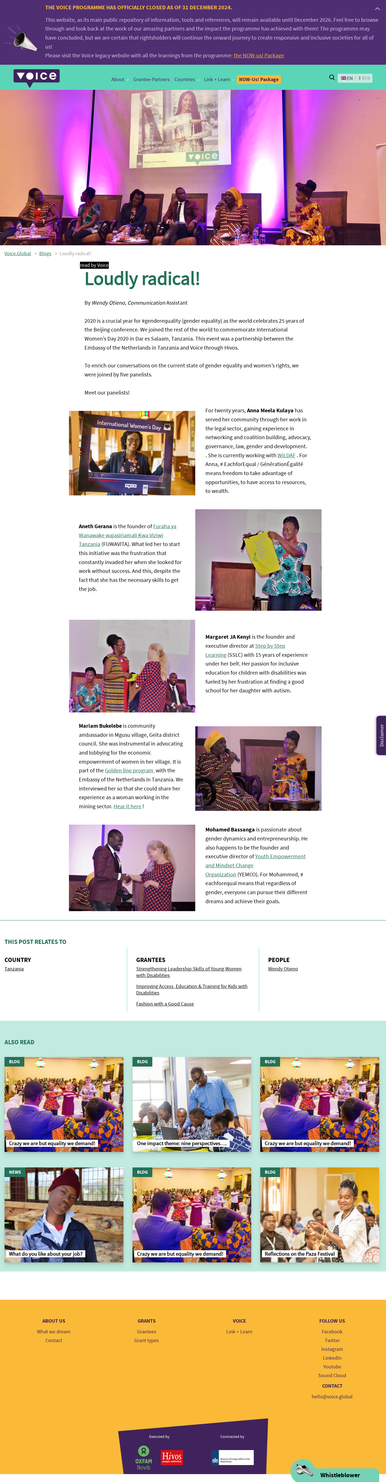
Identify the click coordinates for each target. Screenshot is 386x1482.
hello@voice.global (332, 1397)
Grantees (146, 1332)
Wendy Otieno (283, 969)
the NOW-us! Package (259, 55)
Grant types (146, 1340)
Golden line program (130, 770)
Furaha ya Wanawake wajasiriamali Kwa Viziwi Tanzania (127, 535)
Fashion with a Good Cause (165, 1004)
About (117, 79)
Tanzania (14, 969)
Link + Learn (217, 79)
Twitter (332, 1340)
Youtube (332, 1367)
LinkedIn (332, 1358)
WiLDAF (286, 455)
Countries (184, 79)
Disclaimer (382, 735)
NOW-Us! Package (259, 79)
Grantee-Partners (151, 79)
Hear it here (127, 806)
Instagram (332, 1349)
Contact (53, 1340)
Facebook (332, 1332)
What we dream (53, 1332)
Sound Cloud (332, 1375)
